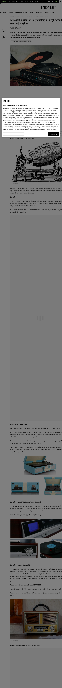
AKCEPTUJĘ (54, 134)
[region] (31, 117)
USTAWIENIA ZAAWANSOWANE (13, 134)
